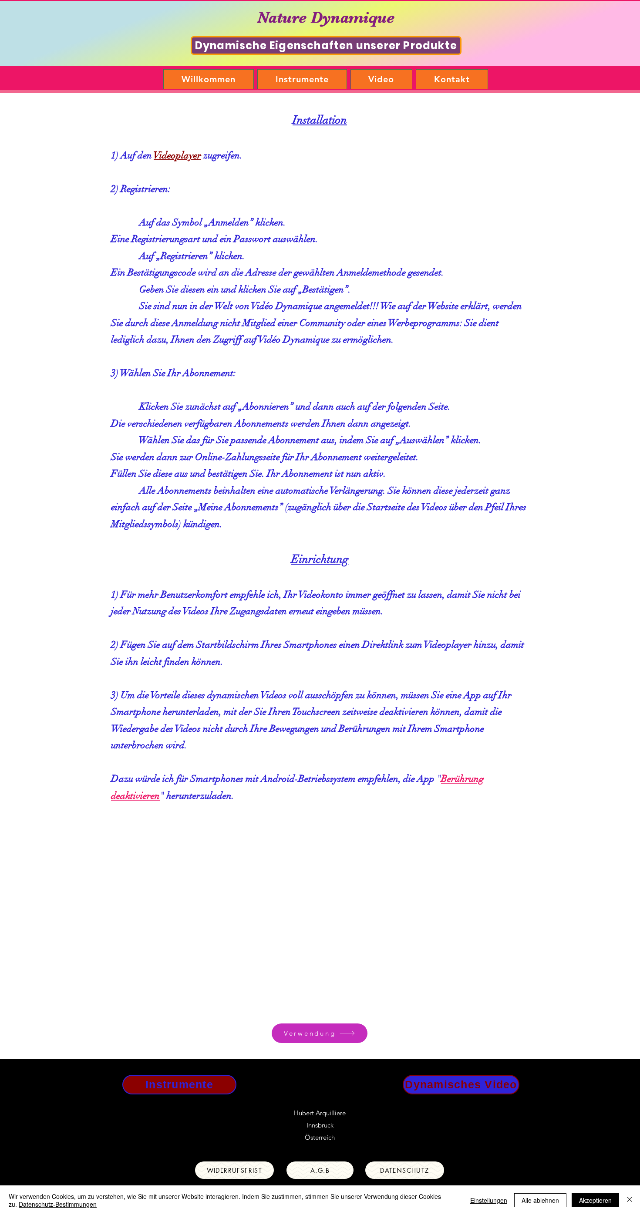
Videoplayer (177, 155)
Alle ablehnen (540, 1200)
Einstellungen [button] (488, 1200)
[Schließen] (629, 1200)
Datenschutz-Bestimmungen (58, 1204)
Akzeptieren (595, 1200)
